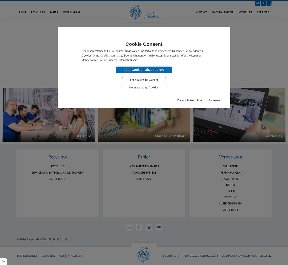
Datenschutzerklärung (190, 100)
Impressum (215, 100)
